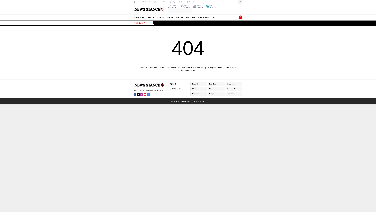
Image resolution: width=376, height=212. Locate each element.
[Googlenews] (148, 94)
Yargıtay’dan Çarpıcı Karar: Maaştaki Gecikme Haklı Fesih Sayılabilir (178, 23)
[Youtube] (145, 94)
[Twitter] (138, 94)
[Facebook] (135, 94)
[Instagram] (141, 94)
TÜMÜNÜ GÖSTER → (236, 23)
